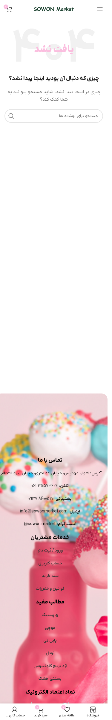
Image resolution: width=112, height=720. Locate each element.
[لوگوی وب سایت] (53, 9)
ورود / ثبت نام (50, 550)
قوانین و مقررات (50, 588)
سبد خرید (50, 576)
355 (42, 486)
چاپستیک (50, 615)
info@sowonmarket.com (43, 511)
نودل (50, 653)
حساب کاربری (50, 563)
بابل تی (50, 640)
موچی (50, 628)
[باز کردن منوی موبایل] (100, 9)
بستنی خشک (50, 679)
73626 (52, 486)
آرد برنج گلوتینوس (50, 666)
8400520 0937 (40, 499)
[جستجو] (11, 116)
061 (34, 486)
